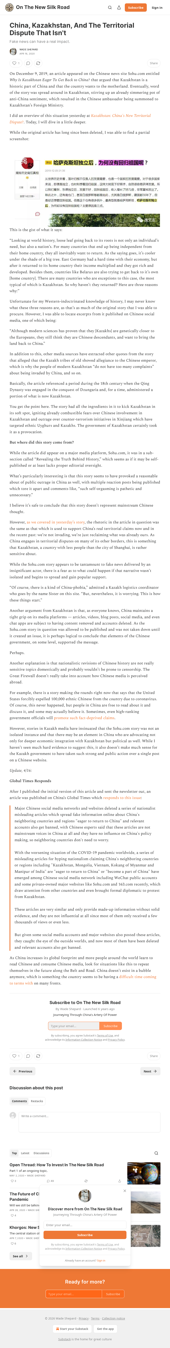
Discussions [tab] (41, 1153)
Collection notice (113, 1318)
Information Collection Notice (84, 1248)
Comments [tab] (19, 1101)
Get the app (105, 1329)
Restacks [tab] (37, 1101)
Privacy (84, 1318)
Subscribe (135, 7)
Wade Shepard (28, 49)
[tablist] (27, 1101)
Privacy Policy (116, 1248)
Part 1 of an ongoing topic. (29, 1171)
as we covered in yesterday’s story (56, 522)
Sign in (157, 7)
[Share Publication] (119, 7)
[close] (124, 1190)
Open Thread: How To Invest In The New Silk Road (57, 1164)
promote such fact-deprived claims (84, 718)
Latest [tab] (25, 1153)
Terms (95, 1318)
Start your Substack (74, 1329)
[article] (85, 1173)
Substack (64, 1339)
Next (147, 1071)
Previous (25, 1071)
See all (18, 1256)
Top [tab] (14, 1153)
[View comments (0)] (28, 63)
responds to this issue (122, 798)
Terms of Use (105, 1244)
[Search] (110, 7)
